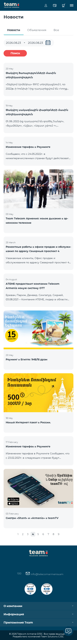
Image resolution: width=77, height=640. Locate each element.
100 (19, 573)
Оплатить (55, 5)
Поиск (15, 53)
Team (12, 5)
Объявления (36, 30)
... (47, 42)
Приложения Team (18, 622)
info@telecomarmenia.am (46, 574)
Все (56, 30)
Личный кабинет (46, 5)
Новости (13, 30)
